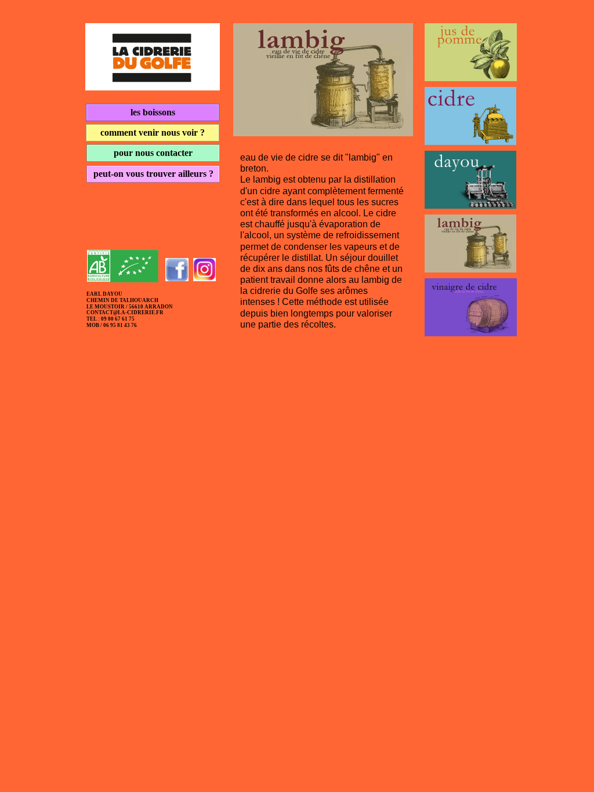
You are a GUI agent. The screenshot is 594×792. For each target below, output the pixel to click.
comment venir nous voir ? (152, 132)
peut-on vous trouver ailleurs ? (153, 174)
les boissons (153, 112)
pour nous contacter (153, 153)
